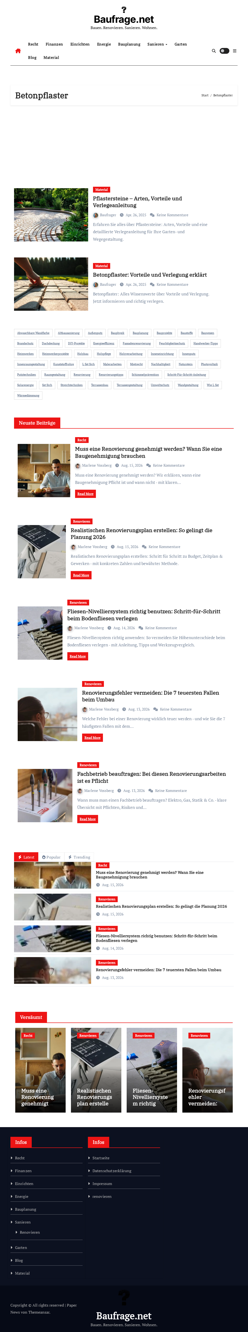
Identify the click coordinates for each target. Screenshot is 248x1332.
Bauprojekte (164, 333)
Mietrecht (136, 364)
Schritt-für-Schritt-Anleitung (186, 374)
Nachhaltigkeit (160, 364)
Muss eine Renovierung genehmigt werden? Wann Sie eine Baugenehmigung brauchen (148, 452)
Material (51, 57)
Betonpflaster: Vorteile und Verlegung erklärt (150, 274)
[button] (234, 50)
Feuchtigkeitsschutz (172, 343)
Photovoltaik (209, 364)
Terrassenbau (99, 385)
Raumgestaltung (54, 374)
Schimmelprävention (145, 374)
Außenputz (95, 333)
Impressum (102, 1183)
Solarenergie (25, 385)
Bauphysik (117, 333)
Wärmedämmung (28, 395)
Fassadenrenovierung (137, 343)
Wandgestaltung (188, 385)
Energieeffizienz (103, 343)
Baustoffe (187, 333)
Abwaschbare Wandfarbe (33, 333)
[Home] (18, 50)
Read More (85, 493)
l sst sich (88, 364)
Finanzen (54, 44)
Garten (181, 44)
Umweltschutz (160, 385)
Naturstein (186, 364)
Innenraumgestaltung (31, 364)
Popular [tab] (53, 857)
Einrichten (80, 44)
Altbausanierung (68, 333)
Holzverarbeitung (130, 354)
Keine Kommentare (172, 214)
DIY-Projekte (76, 343)
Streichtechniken (72, 385)
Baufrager (108, 214)
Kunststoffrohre (63, 364)
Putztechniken (26, 374)
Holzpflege (104, 354)
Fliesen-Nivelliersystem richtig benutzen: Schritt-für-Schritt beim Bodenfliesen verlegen (143, 615)
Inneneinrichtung (162, 354)
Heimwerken (25, 354)
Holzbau (82, 354)
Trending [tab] (81, 857)
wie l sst (213, 385)
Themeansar (38, 1312)
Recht (33, 44)
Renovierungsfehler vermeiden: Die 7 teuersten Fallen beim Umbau (150, 696)
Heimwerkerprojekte (55, 354)
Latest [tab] (28, 857)
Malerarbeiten (112, 364)
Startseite (101, 1158)
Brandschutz (25, 343)
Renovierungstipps (111, 374)
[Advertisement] (124, 144)
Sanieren (156, 44)
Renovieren (81, 521)
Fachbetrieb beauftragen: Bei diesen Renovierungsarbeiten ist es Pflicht (151, 777)
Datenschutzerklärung (112, 1170)
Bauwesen (207, 333)
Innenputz (188, 354)
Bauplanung (129, 44)
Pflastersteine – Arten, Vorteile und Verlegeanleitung (137, 202)
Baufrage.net (124, 19)
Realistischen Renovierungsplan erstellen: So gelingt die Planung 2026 (141, 534)
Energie (104, 44)
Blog (32, 57)
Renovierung (82, 374)
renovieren (102, 1196)
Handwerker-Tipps (206, 343)
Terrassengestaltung (129, 385)
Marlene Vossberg (97, 465)
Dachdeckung (51, 343)
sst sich (47, 385)
